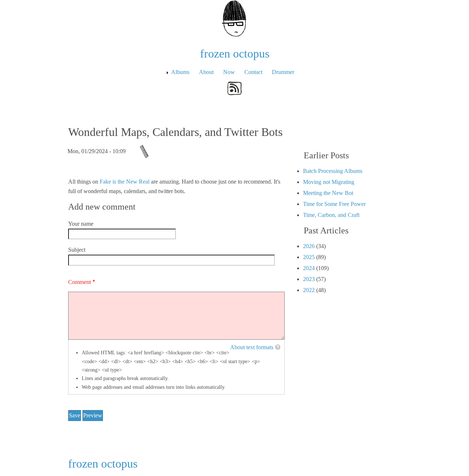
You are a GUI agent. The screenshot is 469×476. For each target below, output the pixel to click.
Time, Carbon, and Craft (331, 215)
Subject (76, 250)
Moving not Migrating (328, 182)
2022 (309, 290)
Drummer (283, 72)
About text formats (251, 347)
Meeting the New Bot (328, 193)
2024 (309, 268)
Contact (253, 72)
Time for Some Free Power (334, 204)
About (206, 72)
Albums (180, 72)
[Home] (234, 18)
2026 (309, 246)
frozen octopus (234, 53)
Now (229, 72)
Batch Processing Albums (332, 171)
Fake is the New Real (124, 181)
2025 (309, 257)
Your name (80, 224)
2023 (309, 279)
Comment (79, 282)
